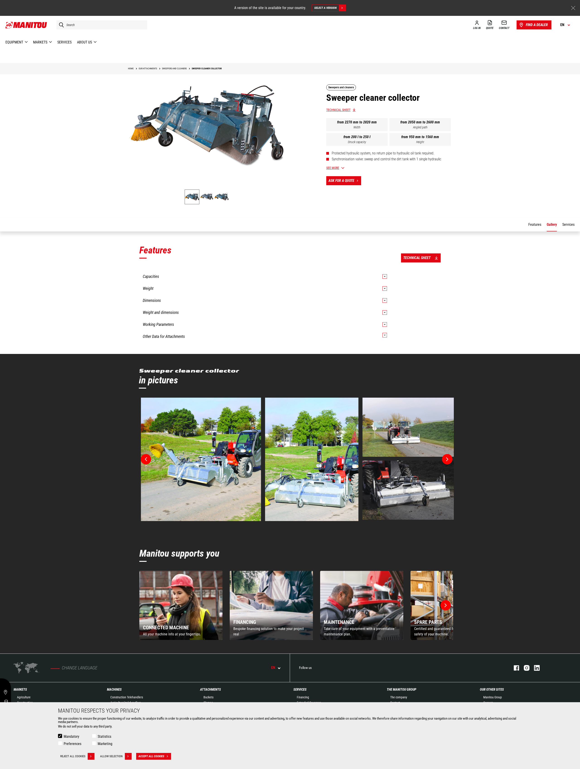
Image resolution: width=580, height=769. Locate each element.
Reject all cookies (72, 756)
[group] (180, 605)
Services (300, 689)
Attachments (210, 689)
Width (356, 127)
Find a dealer (537, 25)
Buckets (208, 697)
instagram (524, 668)
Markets (20, 689)
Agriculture (24, 697)
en (273, 668)
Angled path (420, 127)
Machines (114, 689)
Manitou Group (492, 697)
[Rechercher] (60, 24)
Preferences (72, 744)
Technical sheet (338, 110)
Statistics (104, 736)
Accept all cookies (151, 756)
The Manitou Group (401, 689)
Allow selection (111, 756)
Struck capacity (357, 142)
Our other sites (492, 689)
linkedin (534, 668)
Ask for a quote (341, 180)
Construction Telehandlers (126, 697)
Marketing (105, 744)
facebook (514, 668)
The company (398, 697)
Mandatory (71, 736)
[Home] (26, 24)
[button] (445, 605)
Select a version (325, 8)
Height (420, 142)
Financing (303, 697)
